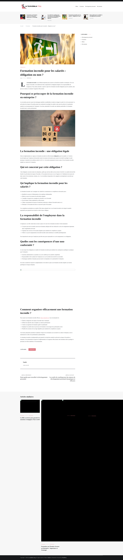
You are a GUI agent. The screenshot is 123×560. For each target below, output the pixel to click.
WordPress (64, 557)
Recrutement (99, 6)
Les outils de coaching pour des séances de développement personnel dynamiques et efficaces (54, 16)
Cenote (48, 557)
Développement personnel (90, 6)
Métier (77, 6)
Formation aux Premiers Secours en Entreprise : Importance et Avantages (32, 16)
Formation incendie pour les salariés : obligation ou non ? (75, 15)
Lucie (21, 78)
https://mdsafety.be (45, 317)
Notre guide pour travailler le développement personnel (96, 15)
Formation (82, 6)
